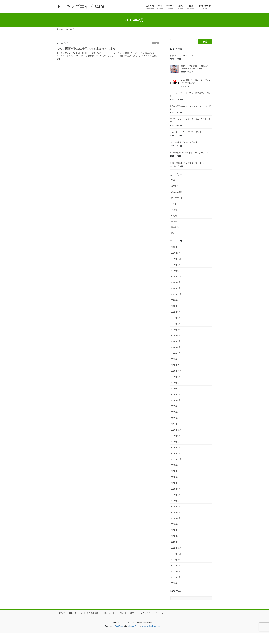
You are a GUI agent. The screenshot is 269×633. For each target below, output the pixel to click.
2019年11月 (176, 365)
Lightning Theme (133, 626)
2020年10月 (176, 329)
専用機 (174, 221)
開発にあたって (76, 613)
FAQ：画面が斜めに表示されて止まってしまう (86, 48)
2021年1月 (175, 324)
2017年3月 (175, 418)
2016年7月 (175, 447)
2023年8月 (175, 300)
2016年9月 (175, 436)
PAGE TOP (260, 611)
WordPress (119, 626)
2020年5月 (175, 341)
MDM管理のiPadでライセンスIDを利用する (189, 152)
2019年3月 (175, 388)
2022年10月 (176, 306)
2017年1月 (175, 424)
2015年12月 (176, 459)
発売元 (133, 613)
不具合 (174, 216)
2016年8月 (175, 441)
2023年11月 (176, 294)
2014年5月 (175, 512)
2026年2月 (175, 253)
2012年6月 (175, 583)
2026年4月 (175, 247)
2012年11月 (176, 554)
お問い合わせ (108, 613)
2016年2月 (175, 453)
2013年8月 (175, 524)
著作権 (62, 613)
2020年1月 (175, 353)
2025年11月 (176, 259)
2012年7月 (175, 577)
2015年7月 (175, 471)
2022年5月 (175, 318)
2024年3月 (175, 288)
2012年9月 (175, 565)
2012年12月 (176, 548)
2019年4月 (175, 383)
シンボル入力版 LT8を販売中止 (183, 142)
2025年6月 (175, 270)
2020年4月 (175, 347)
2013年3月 (175, 542)
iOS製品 (174, 186)
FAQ (155, 43)
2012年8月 (175, 571)
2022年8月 (175, 312)
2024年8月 (175, 282)
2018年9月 (175, 394)
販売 (173, 233)
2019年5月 (175, 377)
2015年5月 (175, 477)
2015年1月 (175, 500)
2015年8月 (175, 465)
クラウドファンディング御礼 (182, 56)
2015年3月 (175, 489)
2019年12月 (176, 359)
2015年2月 (175, 495)
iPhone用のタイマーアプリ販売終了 (186, 132)
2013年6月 (175, 530)
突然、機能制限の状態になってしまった (187, 163)
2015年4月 (175, 483)
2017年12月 (176, 406)
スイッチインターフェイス (152, 613)
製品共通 (175, 227)
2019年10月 (176, 371)
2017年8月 (175, 412)
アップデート (177, 198)
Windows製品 (177, 192)
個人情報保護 (92, 613)
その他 (174, 210)
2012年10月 (176, 559)
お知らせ (122, 613)
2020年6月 (175, 335)
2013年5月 (175, 536)
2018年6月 (175, 400)
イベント (175, 204)
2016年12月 (176, 430)
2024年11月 (176, 276)
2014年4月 (175, 518)
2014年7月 (175, 506)
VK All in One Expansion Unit (153, 626)
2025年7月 (175, 265)
